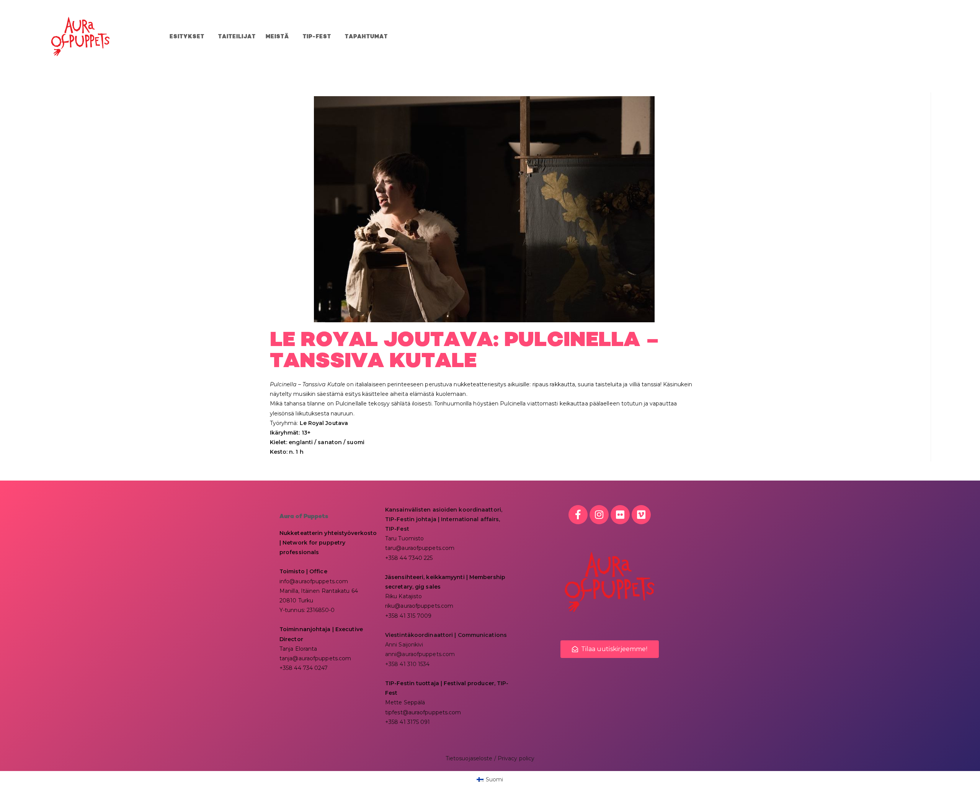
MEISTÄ (277, 36)
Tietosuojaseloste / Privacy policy (490, 758)
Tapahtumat (366, 36)
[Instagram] (599, 514)
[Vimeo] (641, 514)
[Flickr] (620, 514)
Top (962, 781)
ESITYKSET (187, 36)
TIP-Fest (317, 36)
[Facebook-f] (578, 514)
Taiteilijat (237, 36)
